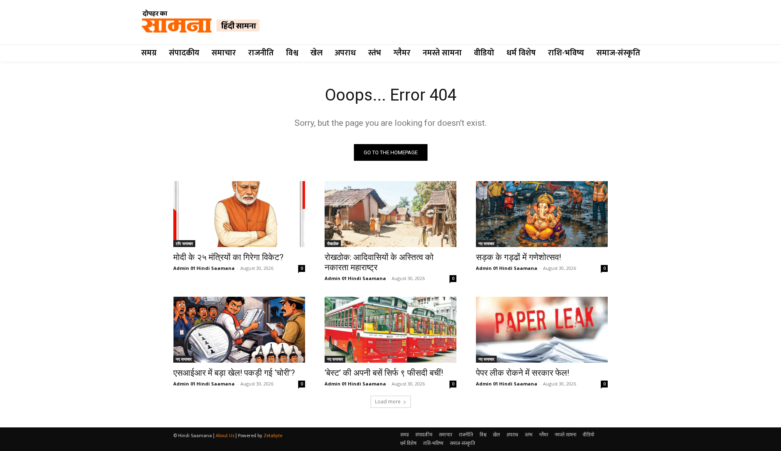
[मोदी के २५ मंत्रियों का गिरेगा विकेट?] (239, 214)
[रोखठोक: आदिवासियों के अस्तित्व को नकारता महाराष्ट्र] (390, 214)
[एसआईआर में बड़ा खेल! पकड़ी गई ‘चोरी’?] (239, 330)
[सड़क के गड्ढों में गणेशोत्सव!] (542, 214)
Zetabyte (273, 435)
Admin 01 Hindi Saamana (204, 268)
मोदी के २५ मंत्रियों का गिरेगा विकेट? (228, 257)
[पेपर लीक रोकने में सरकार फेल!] (542, 330)
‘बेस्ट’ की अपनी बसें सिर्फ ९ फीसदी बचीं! (384, 373)
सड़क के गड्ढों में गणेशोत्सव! (518, 257)
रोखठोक (332, 243)
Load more (388, 401)
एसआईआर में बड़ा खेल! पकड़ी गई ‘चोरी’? (234, 373)
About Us (225, 435)
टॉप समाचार (184, 243)
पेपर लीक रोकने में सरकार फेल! (522, 373)
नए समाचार (486, 243)
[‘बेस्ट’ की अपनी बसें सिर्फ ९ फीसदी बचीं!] (390, 330)
